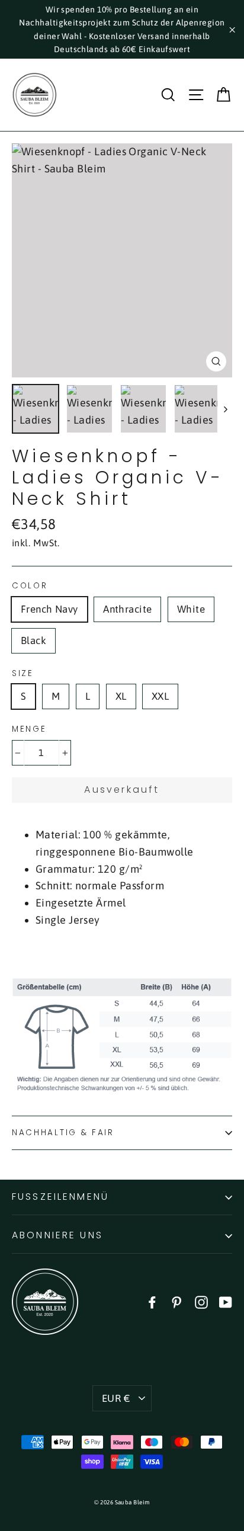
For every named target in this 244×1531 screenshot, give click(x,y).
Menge (29, 729)
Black (33, 640)
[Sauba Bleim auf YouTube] (225, 1302)
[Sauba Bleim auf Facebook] (152, 1302)
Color (30, 586)
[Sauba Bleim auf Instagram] (201, 1302)
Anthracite (127, 609)
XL (121, 696)
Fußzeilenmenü (60, 1196)
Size (23, 673)
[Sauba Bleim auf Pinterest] (176, 1302)
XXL (160, 696)
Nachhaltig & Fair (63, 1132)
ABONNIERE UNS (57, 1235)
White (191, 609)
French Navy (49, 609)
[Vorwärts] (224, 409)
